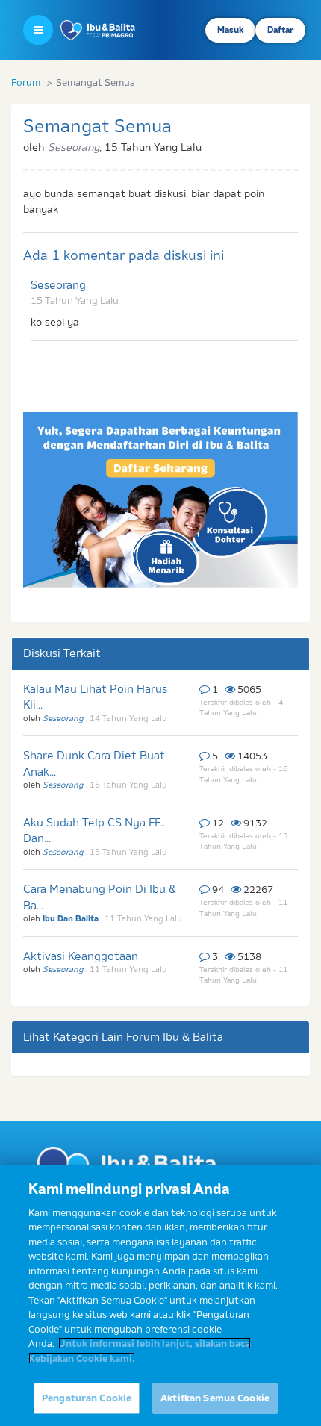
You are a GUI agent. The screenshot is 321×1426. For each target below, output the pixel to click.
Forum (25, 82)
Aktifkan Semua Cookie (214, 1398)
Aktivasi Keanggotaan (80, 956)
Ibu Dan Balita (72, 918)
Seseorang (58, 285)
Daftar (280, 30)
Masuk (230, 30)
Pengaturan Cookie (86, 1398)
